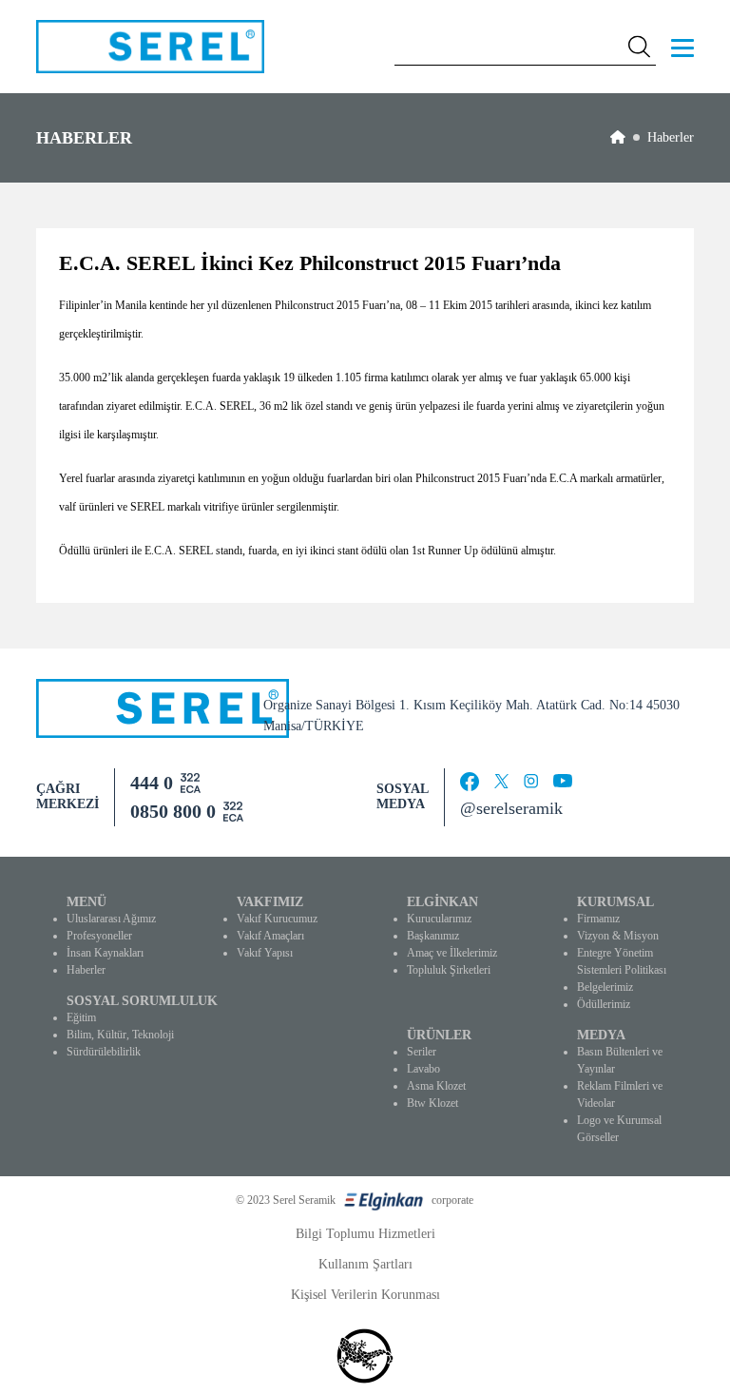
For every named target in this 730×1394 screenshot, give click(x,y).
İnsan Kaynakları (105, 952)
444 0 (151, 782)
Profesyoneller (99, 935)
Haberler (670, 137)
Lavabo (423, 1068)
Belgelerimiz (605, 987)
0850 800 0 (173, 811)
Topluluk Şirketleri (448, 970)
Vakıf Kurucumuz (277, 918)
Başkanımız (433, 935)
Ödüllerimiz (603, 1004)
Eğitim (81, 1017)
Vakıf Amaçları (270, 935)
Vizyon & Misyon (618, 935)
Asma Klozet (436, 1086)
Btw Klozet (432, 1103)
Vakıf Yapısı (265, 952)
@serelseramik (511, 808)
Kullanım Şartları (365, 1264)
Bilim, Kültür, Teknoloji (120, 1034)
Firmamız (598, 918)
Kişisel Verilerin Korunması (365, 1295)
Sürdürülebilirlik (104, 1051)
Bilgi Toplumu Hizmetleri (365, 1234)
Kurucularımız (439, 918)
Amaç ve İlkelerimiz (452, 952)
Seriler (421, 1051)
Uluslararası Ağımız (111, 918)
